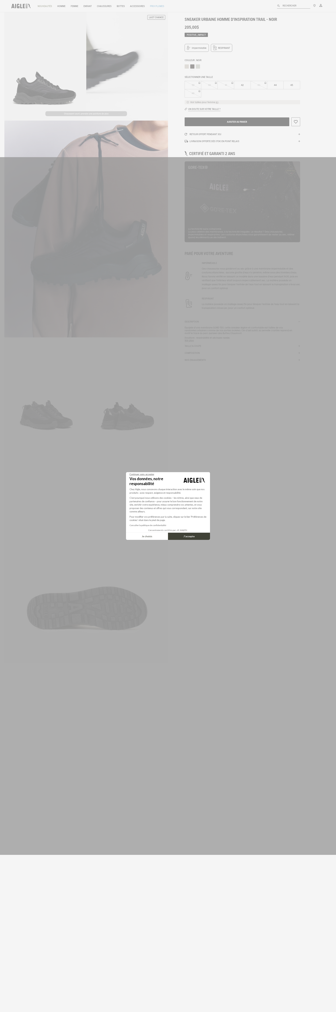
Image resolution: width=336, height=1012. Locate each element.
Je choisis (147, 536)
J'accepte (189, 536)
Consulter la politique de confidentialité (148, 525)
